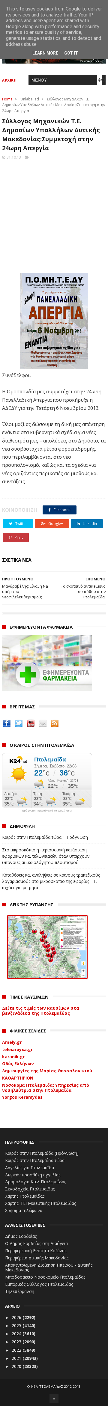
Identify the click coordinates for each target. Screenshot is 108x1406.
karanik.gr (13, 1056)
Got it (71, 53)
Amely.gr (12, 1042)
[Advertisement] (54, 215)
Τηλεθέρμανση (19, 1291)
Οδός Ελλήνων (18, 1063)
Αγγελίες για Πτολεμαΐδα (29, 1167)
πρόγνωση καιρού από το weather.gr (47, 810)
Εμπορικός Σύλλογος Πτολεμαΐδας (39, 1284)
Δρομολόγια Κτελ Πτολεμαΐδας (35, 1181)
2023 (17, 1342)
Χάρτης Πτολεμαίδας (24, 1196)
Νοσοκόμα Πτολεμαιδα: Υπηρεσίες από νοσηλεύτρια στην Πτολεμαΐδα (45, 1087)
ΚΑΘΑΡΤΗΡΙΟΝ (17, 1078)
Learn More (45, 53)
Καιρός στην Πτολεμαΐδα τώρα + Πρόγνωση (45, 837)
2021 (17, 1358)
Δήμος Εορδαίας (21, 1236)
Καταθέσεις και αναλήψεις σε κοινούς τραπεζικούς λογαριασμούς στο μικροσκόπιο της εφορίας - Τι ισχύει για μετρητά (51, 881)
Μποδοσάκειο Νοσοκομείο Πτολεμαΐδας (45, 1277)
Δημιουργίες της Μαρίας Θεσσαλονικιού (47, 1071)
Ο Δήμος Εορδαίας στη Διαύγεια (36, 1243)
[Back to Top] (54, 1398)
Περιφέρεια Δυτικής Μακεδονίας (36, 1258)
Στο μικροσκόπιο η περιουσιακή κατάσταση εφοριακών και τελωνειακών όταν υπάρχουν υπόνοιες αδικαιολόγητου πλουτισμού (46, 856)
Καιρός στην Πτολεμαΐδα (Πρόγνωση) (42, 1153)
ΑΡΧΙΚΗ (9, 80)
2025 (17, 1325)
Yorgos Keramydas (22, 1097)
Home (7, 99)
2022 (17, 1350)
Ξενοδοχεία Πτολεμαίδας (30, 1189)
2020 (17, 1366)
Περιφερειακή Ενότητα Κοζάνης (35, 1250)
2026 (17, 1317)
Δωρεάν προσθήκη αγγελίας (32, 1175)
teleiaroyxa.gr (17, 1049)
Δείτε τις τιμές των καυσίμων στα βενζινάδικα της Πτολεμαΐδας (40, 1010)
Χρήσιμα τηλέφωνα (23, 1210)
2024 (17, 1333)
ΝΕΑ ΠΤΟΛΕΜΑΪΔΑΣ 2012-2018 (56, 1386)
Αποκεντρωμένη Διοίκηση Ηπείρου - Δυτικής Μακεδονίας (48, 1267)
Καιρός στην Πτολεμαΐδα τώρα (34, 1160)
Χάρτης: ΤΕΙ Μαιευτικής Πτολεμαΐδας (40, 1203)
